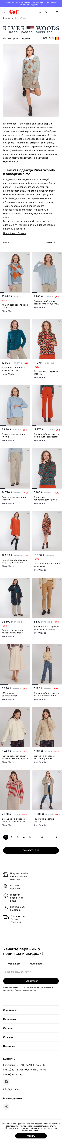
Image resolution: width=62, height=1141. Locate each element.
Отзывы (8, 1037)
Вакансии (9, 1046)
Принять (31, 1136)
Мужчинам (36, 963)
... (36, 837)
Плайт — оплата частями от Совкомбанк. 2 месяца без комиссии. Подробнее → (31, 3)
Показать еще (31, 850)
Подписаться (31, 981)
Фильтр (7, 242)
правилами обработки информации (19, 990)
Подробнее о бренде (14, 233)
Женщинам (14, 963)
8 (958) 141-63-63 (13, 1074)
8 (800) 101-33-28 (13, 1069)
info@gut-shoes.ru (13, 1089)
